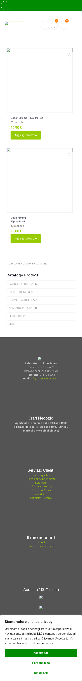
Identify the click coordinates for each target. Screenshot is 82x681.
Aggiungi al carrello (26, 135)
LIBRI (12, 323)
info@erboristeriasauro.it (45, 378)
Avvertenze (41, 494)
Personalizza (41, 662)
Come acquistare (41, 475)
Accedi (41, 542)
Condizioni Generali (41, 497)
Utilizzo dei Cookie (41, 490)
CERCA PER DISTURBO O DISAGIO (28, 263)
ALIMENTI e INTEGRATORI (23, 307)
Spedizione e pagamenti (41, 478)
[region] (41, 648)
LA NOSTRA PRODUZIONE (23, 283)
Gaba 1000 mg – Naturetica (27, 117)
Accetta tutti (41, 652)
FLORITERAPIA (17, 315)
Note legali (41, 482)
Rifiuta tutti (41, 672)
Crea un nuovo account (41, 546)
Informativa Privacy (41, 486)
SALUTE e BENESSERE (21, 291)
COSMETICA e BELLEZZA (23, 299)
